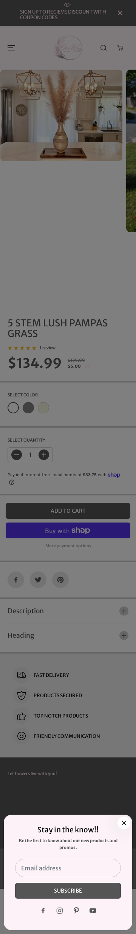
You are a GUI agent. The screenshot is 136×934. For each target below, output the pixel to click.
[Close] (124, 823)
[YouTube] (93, 910)
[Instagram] (59, 910)
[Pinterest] (76, 910)
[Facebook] (43, 910)
